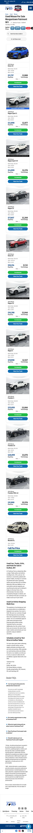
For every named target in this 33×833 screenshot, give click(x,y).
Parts (27, 811)
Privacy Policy (18, 821)
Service (21, 811)
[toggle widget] (28, 826)
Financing (14, 811)
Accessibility (25, 821)
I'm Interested (17, 82)
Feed (30, 831)
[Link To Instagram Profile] (22, 808)
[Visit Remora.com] (24, 826)
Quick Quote (6, 811)
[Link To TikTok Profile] (25, 808)
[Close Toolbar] (2, 831)
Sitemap (13, 821)
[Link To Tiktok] (22, 832)
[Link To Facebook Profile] (19, 808)
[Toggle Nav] (30, 8)
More (17, 79)
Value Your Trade (17, 86)
